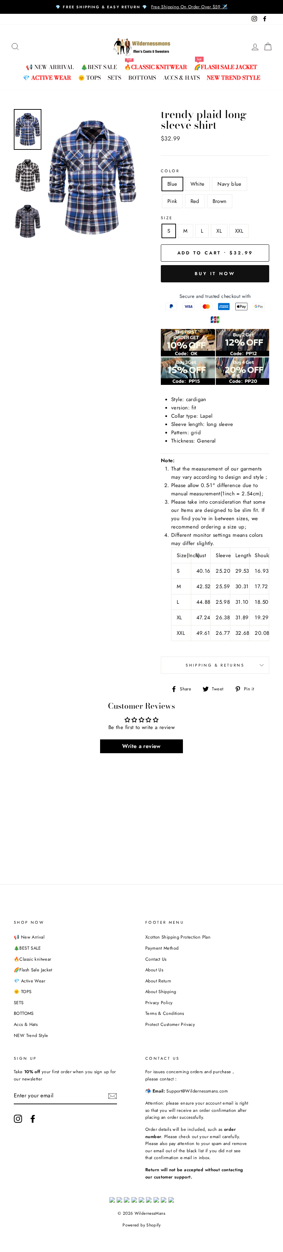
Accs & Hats (181, 78)
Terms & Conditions (164, 1013)
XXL (239, 231)
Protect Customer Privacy (170, 1024)
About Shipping (160, 991)
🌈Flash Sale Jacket (225, 67)
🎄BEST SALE (99, 67)
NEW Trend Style (233, 78)
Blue (172, 184)
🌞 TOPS (89, 78)
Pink (172, 201)
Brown (220, 201)
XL (219, 231)
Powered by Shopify (141, 1225)
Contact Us (156, 959)
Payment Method (161, 948)
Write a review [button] (141, 746)
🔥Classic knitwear (155, 67)
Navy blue (229, 184)
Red (195, 201)
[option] (141, 6)
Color (170, 171)
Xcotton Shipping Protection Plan (178, 937)
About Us (154, 970)
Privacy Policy (159, 1002)
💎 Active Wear (47, 78)
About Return (158, 981)
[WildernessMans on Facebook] (33, 1119)
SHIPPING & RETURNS (215, 665)
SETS (114, 78)
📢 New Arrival (50, 67)
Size (167, 218)
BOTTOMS (142, 78)
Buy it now (215, 273)
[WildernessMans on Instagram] (18, 1119)
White (198, 184)
